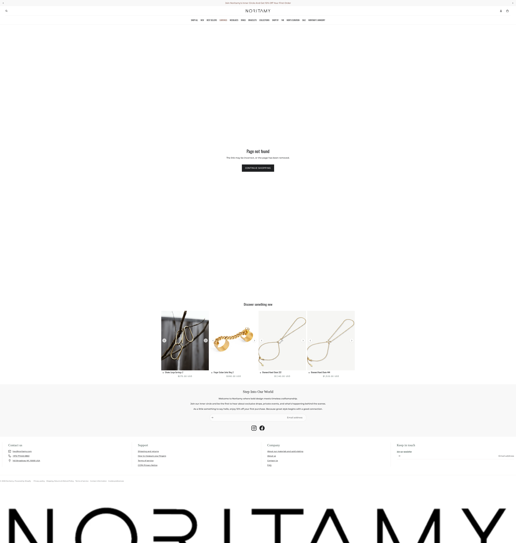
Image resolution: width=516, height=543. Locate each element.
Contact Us (272, 460)
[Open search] (6, 11)
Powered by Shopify (23, 481)
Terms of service (146, 460)
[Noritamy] (258, 11)
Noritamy (10, 481)
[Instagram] (254, 428)
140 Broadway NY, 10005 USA (26, 460)
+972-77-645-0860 (21, 456)
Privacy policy (39, 481)
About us (271, 456)
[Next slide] (206, 341)
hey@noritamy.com (22, 451)
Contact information (98, 481)
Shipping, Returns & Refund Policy (60, 481)
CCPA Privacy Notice (147, 465)
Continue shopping (258, 168)
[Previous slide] (164, 341)
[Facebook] (262, 428)
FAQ (269, 465)
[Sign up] (212, 417)
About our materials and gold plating (285, 451)
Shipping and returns (148, 451)
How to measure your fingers (152, 456)
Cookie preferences (116, 481)
